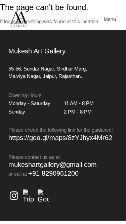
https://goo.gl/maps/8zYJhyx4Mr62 (60, 137)
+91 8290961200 (53, 173)
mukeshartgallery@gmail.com (52, 164)
